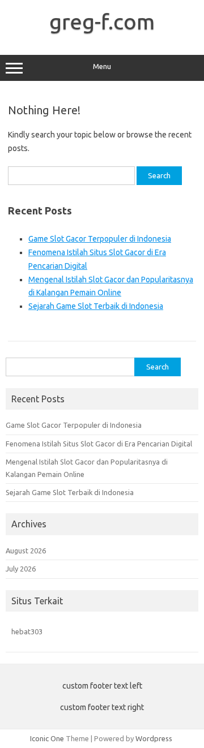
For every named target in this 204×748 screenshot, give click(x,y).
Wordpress (153, 738)
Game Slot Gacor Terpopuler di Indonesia (99, 238)
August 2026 (26, 550)
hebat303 (26, 631)
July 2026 (21, 569)
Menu (102, 66)
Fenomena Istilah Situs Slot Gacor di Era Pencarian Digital (99, 444)
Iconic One (47, 738)
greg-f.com (102, 21)
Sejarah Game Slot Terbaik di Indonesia (95, 306)
